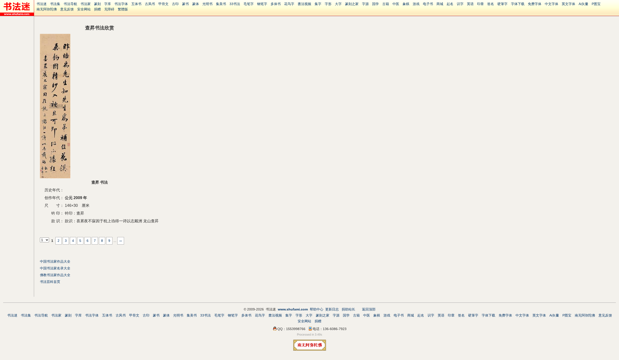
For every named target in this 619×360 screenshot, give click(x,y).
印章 (480, 4)
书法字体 (121, 4)
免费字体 (534, 4)
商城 (439, 4)
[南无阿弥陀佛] (309, 349)
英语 (470, 4)
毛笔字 (248, 4)
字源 (365, 4)
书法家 (86, 4)
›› (120, 241)
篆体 (195, 4)
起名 (450, 4)
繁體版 (123, 9)
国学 (375, 4)
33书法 (234, 4)
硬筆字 (502, 4)
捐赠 (97, 9)
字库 (107, 4)
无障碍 (109, 9)
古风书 (150, 4)
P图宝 (596, 4)
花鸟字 (289, 4)
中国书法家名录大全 (55, 268)
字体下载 (517, 4)
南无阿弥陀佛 (47, 9)
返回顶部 (369, 309)
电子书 (428, 4)
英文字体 (568, 4)
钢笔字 (262, 4)
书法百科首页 (50, 282)
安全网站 (84, 9)
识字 (460, 4)
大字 (338, 4)
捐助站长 (348, 309)
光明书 (207, 4)
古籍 (385, 4)
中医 (395, 4)
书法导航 (70, 4)
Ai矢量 (583, 4)
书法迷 (42, 4)
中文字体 (551, 4)
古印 (175, 4)
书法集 (55, 4)
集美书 (221, 4)
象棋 (406, 4)
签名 (490, 4)
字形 (328, 4)
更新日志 (332, 309)
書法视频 (304, 4)
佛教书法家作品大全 (55, 275)
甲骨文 (163, 4)
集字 (318, 4)
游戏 (416, 4)
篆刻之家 (352, 4)
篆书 (185, 4)
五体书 (136, 4)
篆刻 (97, 4)
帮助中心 (316, 309)
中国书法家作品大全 (55, 261)
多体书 (276, 4)
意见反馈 (67, 9)
